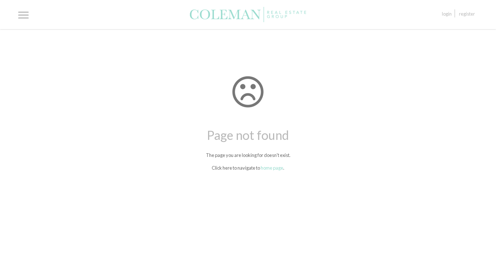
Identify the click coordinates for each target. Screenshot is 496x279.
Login (447, 14)
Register (467, 14)
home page (272, 168)
